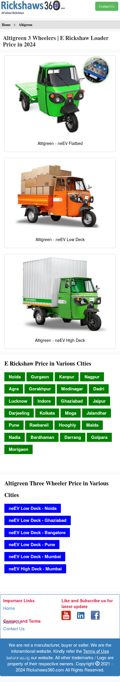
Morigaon (18, 449)
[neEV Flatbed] (60, 97)
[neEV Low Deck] (60, 196)
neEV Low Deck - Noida (33, 508)
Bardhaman (42, 437)
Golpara (99, 437)
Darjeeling (19, 413)
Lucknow (18, 401)
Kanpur (66, 376)
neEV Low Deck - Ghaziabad (37, 520)
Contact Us (14, 628)
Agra (14, 388)
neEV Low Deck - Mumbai (35, 556)
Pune (14, 425)
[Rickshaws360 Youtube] (66, 614)
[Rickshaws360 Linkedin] (80, 614)
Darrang (72, 437)
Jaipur (99, 401)
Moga (70, 413)
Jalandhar (97, 413)
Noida (15, 376)
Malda (92, 425)
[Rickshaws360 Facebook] (95, 614)
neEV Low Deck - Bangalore (37, 532)
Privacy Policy (17, 656)
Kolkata (47, 413)
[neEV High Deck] (60, 294)
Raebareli (39, 425)
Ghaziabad (72, 401)
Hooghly (67, 425)
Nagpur (92, 376)
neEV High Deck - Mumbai (35, 568)
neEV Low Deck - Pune (32, 544)
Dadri (98, 388)
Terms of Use (16, 642)
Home (9, 608)
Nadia (14, 437)
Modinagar (72, 388)
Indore (44, 401)
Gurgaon (40, 376)
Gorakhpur (40, 388)
